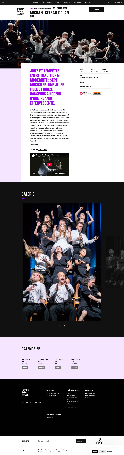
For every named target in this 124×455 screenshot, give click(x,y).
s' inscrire (79, 441)
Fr (2, 2)
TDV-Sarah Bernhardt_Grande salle (42, 8)
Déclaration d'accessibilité (55, 452)
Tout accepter (95, 451)
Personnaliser (109, 451)
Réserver (96, 9)
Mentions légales (55, 450)
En (3, 2)
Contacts (47, 450)
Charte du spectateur (42, 452)
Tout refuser (102, 451)
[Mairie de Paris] (99, 443)
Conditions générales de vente (67, 450)
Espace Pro (40, 450)
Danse (31, 8)
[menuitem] (35, 2)
